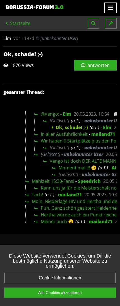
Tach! (37, 194)
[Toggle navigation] (110, 8)
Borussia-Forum (35, 7)
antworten (98, 65)
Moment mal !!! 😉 (77, 168)
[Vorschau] (114, 114)
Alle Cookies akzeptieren (60, 292)
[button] (93, 23)
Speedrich (89, 181)
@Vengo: (50, 114)
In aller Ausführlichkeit (64, 134)
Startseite (19, 23)
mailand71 (103, 134)
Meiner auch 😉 (57, 221)
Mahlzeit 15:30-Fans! (53, 181)
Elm (67, 114)
